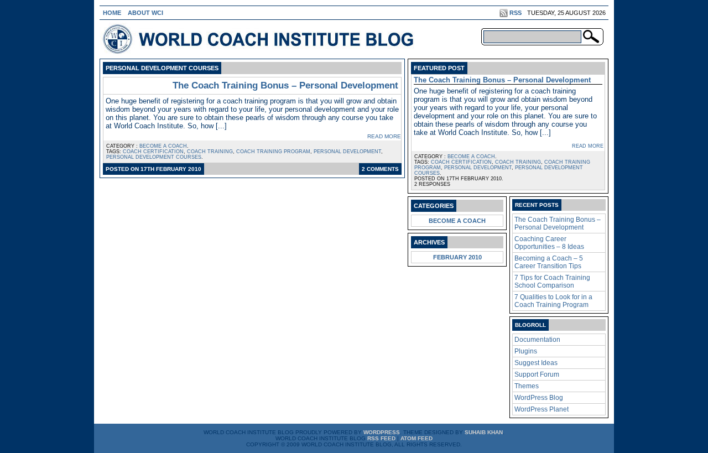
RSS (515, 12)
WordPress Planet (541, 409)
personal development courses (153, 157)
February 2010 (457, 257)
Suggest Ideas (536, 363)
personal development (347, 151)
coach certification (153, 151)
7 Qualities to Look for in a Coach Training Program (553, 301)
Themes (526, 386)
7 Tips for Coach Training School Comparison (552, 281)
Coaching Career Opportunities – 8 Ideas (549, 243)
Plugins (525, 351)
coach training (210, 151)
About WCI (145, 12)
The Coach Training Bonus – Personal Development (285, 85)
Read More (384, 136)
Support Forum (536, 374)
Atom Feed (416, 438)
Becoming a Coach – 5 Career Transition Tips (548, 262)
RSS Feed (381, 438)
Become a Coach (163, 146)
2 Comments (380, 169)
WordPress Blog (538, 398)
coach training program (273, 151)
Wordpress (381, 432)
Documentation (537, 339)
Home (112, 12)
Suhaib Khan (484, 432)
